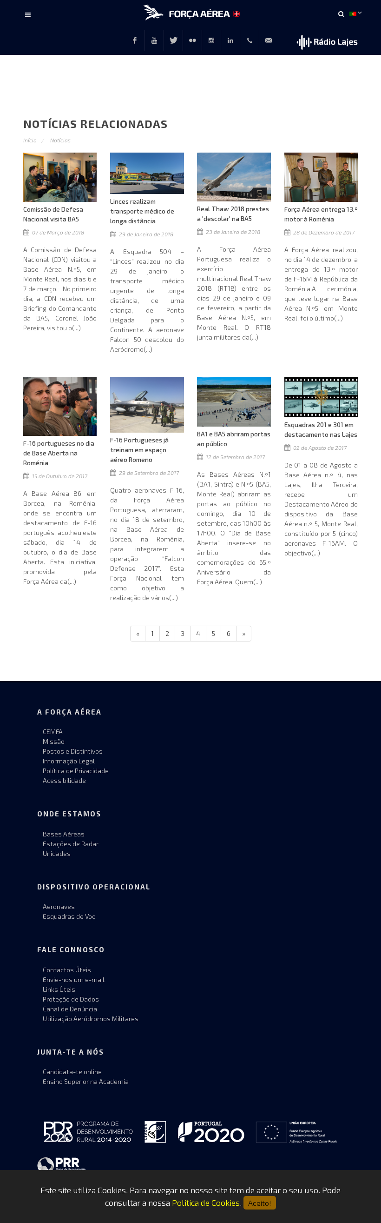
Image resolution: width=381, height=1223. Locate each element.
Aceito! (259, 1202)
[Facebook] (134, 40)
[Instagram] (211, 40)
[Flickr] (192, 40)
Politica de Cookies (206, 1202)
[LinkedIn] (230, 40)
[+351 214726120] (249, 40)
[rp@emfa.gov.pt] (268, 40)
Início (30, 140)
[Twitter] (173, 40)
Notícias (60, 140)
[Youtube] (154, 40)
